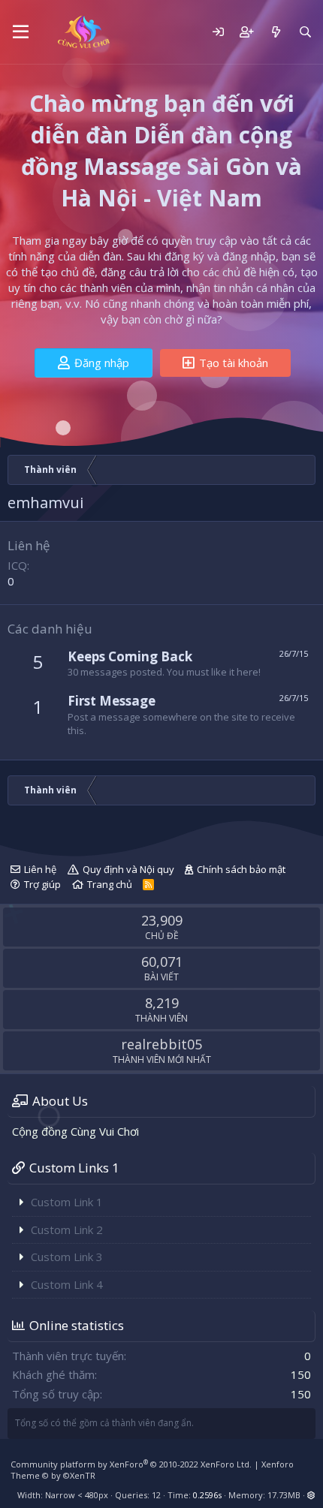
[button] (20, 32)
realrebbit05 (161, 1044)
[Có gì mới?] (275, 32)
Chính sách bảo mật (241, 869)
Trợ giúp (42, 884)
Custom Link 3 (67, 1256)
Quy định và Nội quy (128, 869)
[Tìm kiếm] (305, 32)
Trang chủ (109, 884)
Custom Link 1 (67, 1201)
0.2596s (207, 1494)
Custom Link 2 (67, 1229)
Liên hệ (40, 869)
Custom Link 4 (67, 1284)
